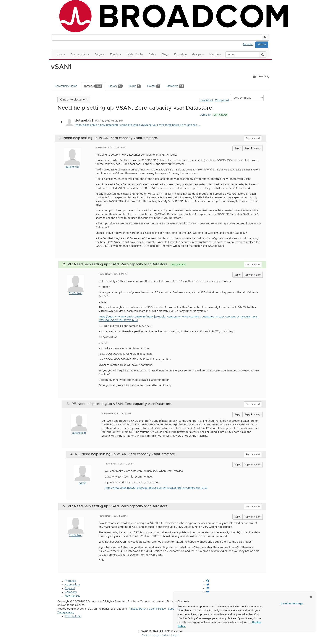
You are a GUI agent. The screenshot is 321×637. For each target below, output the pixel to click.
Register (248, 44)
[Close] (311, 597)
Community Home (66, 86)
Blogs (134, 86)
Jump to (213, 115)
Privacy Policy (138, 609)
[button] (265, 37)
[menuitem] (248, 43)
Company (71, 592)
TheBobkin (75, 293)
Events (153, 86)
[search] (262, 54)
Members (175, 86)
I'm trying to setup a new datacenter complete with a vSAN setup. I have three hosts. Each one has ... (137, 125)
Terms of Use (73, 616)
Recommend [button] (253, 138)
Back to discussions (75, 99)
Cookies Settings (292, 603)
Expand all (206, 100)
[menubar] (248, 43)
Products (70, 581)
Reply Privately (252, 148)
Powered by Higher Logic (160, 635)
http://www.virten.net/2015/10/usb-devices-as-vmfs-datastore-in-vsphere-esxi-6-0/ (156, 488)
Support (70, 588)
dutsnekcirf (72, 167)
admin (82, 483)
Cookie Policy (157, 609)
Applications (72, 584)
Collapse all (222, 100)
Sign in (262, 44)
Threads (92, 86)
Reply (237, 148)
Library (115, 86)
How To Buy (72, 596)
